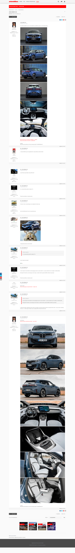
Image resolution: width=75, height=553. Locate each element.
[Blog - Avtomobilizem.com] (13, 1)
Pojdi (64, 517)
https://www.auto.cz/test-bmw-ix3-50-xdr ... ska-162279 (28, 321)
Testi (40, 524)
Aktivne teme (21, 6)
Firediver (14, 190)
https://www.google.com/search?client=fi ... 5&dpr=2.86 (28, 286)
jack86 (14, 174)
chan (14, 221)
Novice (21, 524)
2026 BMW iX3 (13, 12)
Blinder (14, 206)
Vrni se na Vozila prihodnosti (13, 517)
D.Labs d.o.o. (36, 545)
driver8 (14, 282)
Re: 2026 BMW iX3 (24, 148)
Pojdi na (46, 517)
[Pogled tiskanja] (65, 11)
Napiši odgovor (14, 16)
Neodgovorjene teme (13, 6)
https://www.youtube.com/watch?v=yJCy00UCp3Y (27, 140)
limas (14, 299)
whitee (14, 154)
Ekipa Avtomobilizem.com (17, 13)
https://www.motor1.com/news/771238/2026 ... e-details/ (28, 139)
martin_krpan (14, 28)
